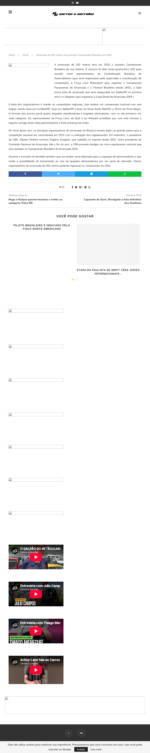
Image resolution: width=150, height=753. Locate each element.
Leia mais (96, 749)
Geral (25, 55)
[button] (75, 36)
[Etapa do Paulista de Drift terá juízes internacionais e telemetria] (108, 244)
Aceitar (81, 749)
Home (12, 55)
